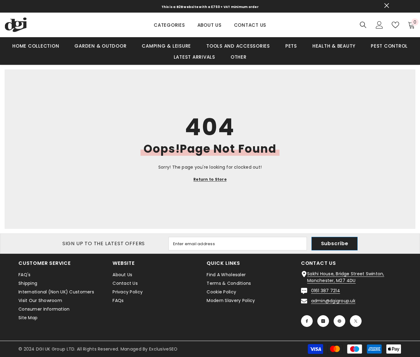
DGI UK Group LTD (55, 349)
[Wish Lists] (395, 25)
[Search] (363, 25)
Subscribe (334, 243)
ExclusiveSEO (163, 349)
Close (386, 5)
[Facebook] (307, 321)
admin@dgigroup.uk (333, 301)
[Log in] (379, 25)
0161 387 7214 (325, 291)
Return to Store (210, 179)
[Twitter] (356, 321)
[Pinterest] (339, 321)
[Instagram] (323, 321)
